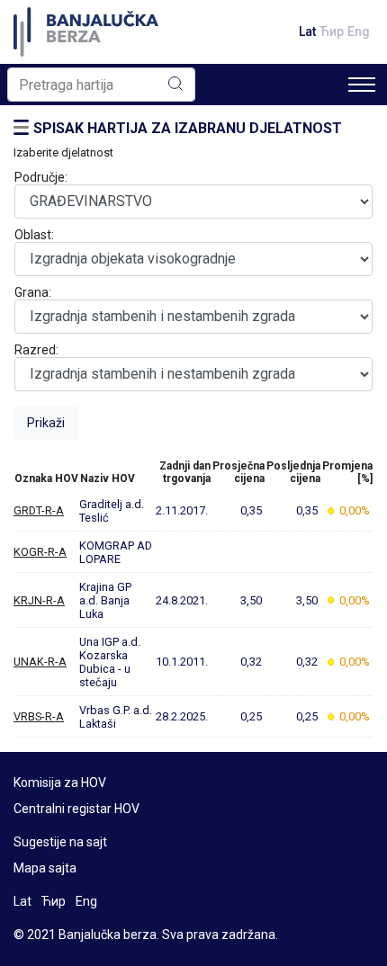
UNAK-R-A (40, 661)
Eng (358, 31)
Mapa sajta (45, 868)
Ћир (332, 31)
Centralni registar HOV (77, 808)
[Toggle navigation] (362, 84)
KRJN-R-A (39, 600)
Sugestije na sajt (60, 842)
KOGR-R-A (40, 552)
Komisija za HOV (60, 782)
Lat (307, 31)
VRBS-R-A (39, 716)
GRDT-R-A (39, 510)
